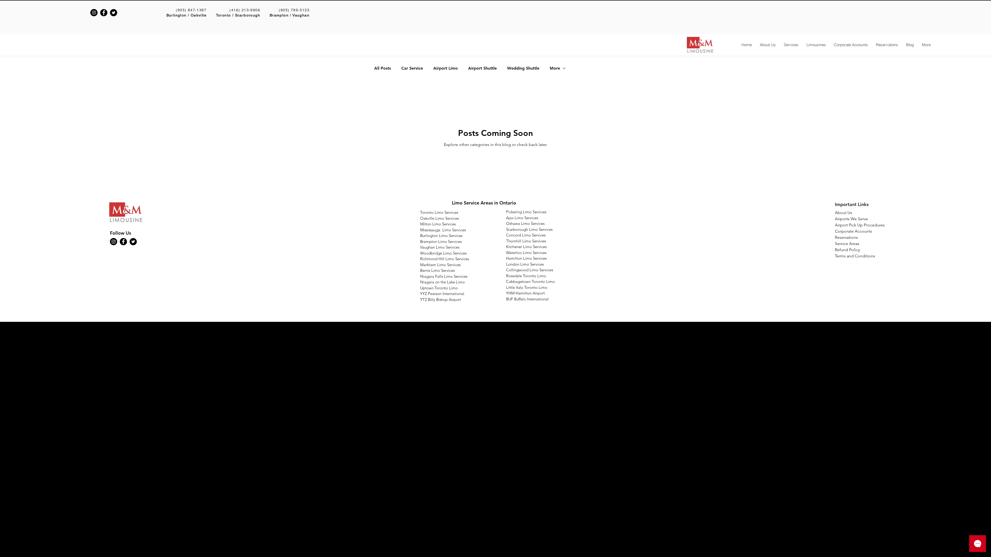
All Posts (382, 68)
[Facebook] (103, 12)
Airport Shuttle (482, 68)
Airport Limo (445, 68)
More (555, 68)
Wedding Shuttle (523, 68)
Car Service (412, 68)
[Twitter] (113, 12)
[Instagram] (94, 12)
